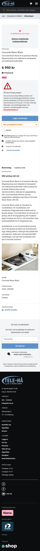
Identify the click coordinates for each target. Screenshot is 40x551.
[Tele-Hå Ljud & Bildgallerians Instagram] (19, 484)
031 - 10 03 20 (7, 400)
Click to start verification (22, 354)
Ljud (3, 16)
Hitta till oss (6, 449)
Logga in (5, 439)
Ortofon (5, 298)
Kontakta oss (6, 425)
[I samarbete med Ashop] (9, 546)
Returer (4, 431)
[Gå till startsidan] (8, 3)
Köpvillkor (5, 428)
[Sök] (4, 10)
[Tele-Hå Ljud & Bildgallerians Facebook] (19, 489)
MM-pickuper (29, 16)
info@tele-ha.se (7, 403)
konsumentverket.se (11, 110)
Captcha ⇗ (28, 356)
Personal (5, 446)
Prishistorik (8, 73)
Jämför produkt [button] (10, 310)
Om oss (4, 442)
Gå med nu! (20, 346)
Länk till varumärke (13, 150)
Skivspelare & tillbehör (14, 16)
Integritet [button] (5, 455)
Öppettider (5, 452)
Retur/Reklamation (8, 458)
